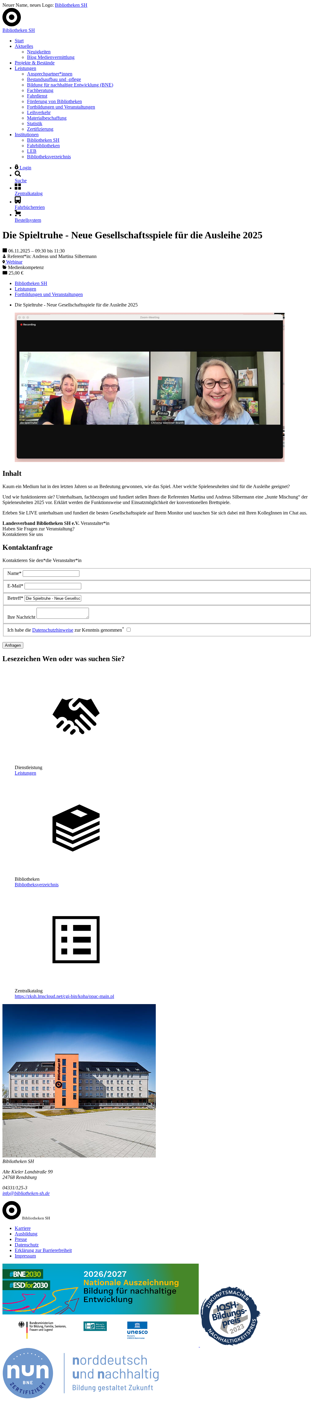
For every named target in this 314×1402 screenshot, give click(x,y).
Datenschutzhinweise (52, 630)
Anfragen (13, 645)
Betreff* (15, 598)
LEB (31, 151)
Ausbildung (26, 1233)
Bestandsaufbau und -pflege (54, 79)
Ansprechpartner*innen (49, 73)
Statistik (34, 123)
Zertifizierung (40, 129)
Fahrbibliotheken (43, 145)
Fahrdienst (37, 95)
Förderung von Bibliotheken (54, 101)
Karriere (23, 1228)
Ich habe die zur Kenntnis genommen (65, 630)
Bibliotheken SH (71, 5)
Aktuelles (24, 46)
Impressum (25, 1255)
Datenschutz (27, 1244)
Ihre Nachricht (21, 617)
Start (19, 40)
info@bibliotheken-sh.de (26, 1193)
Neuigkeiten (39, 51)
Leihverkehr (39, 112)
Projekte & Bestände (35, 62)
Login (24, 167)
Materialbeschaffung (47, 118)
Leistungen (25, 68)
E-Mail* (15, 585)
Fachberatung (40, 90)
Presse (21, 1239)
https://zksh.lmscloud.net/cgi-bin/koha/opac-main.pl (64, 996)
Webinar (13, 261)
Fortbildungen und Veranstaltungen (61, 107)
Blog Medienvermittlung (51, 57)
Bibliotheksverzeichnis (49, 156)
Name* (14, 573)
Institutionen (27, 134)
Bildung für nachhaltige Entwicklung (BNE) (70, 84)
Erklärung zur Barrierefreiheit (43, 1250)
